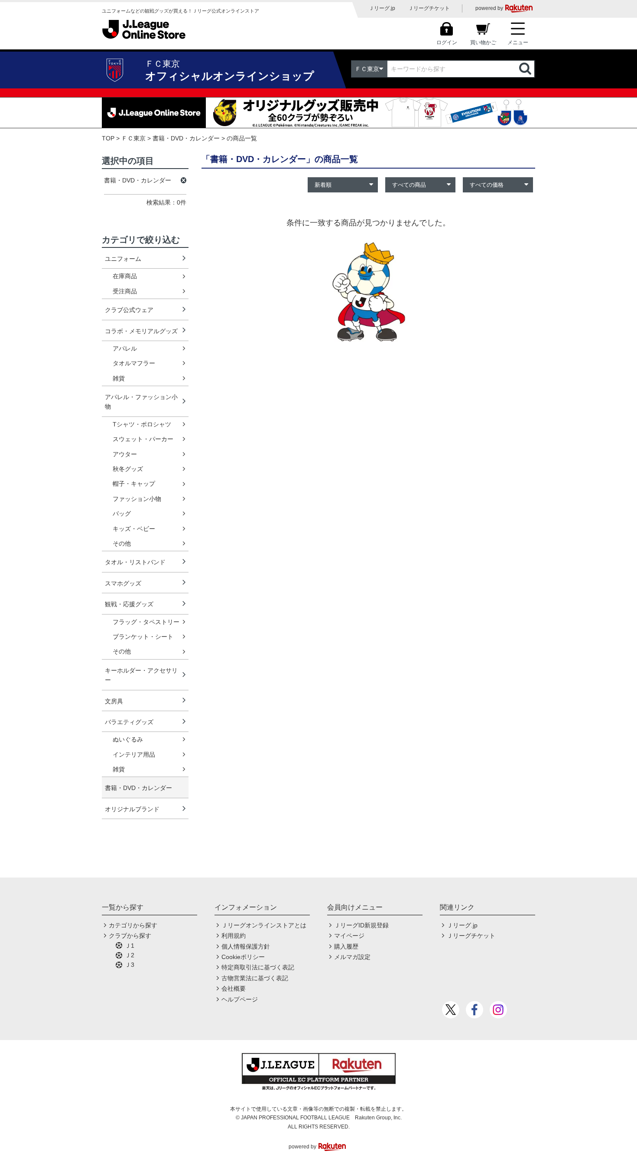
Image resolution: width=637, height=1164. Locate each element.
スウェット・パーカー (143, 439)
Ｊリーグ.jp (382, 8)
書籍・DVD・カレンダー (186, 138)
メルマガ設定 (352, 956)
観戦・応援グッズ (129, 604)
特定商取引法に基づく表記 (257, 967)
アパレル (125, 348)
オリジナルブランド (132, 809)
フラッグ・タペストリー (146, 621)
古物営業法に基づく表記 (254, 978)
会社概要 (233, 988)
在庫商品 (125, 276)
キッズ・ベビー (134, 528)
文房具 (114, 701)
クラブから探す (130, 935)
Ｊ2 (129, 955)
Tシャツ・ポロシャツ (142, 424)
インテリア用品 (134, 754)
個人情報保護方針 (245, 946)
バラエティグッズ (129, 722)
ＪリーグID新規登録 (361, 925)
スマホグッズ (123, 583)
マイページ (349, 935)
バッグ (122, 513)
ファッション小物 (137, 498)
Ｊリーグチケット (429, 8)
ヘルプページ (239, 999)
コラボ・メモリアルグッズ (141, 331)
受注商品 (125, 291)
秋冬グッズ (128, 468)
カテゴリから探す (133, 925)
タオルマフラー (134, 363)
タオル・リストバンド (135, 562)
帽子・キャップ (134, 483)
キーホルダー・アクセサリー (141, 675)
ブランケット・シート (143, 636)
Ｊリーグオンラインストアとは (263, 925)
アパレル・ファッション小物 (141, 401)
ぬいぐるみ (128, 739)
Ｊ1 (129, 945)
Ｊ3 (129, 964)
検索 (526, 69)
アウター (125, 454)
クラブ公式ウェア (129, 309)
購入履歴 (346, 946)
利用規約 (233, 935)
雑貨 (119, 378)
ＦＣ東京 (133, 138)
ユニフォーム (123, 258)
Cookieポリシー (243, 956)
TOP (108, 138)
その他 (122, 543)
